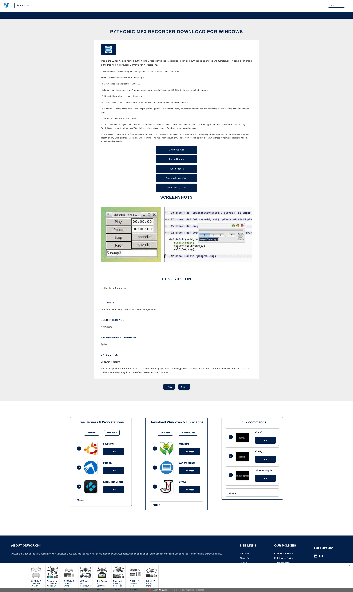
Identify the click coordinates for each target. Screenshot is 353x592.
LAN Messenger (187, 462)
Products (21, 5)
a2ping (258, 451)
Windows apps (188, 432)
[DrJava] (167, 486)
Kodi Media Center (113, 481)
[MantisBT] (167, 448)
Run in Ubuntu (176, 159)
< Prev (169, 387)
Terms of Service (282, 563)
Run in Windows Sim (176, 178)
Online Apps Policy (283, 553)
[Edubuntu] (91, 448)
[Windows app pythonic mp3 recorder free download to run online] (108, 49)
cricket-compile (263, 470)
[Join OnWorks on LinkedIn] (315, 556)
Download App (176, 149)
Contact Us (245, 563)
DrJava (182, 481)
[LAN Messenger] (167, 467)
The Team (244, 553)
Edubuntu (108, 443)
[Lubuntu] (91, 467)
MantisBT (184, 443)
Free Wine (112, 432)
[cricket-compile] (243, 475)
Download (189, 451)
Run (114, 451)
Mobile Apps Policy (283, 558)
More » (81, 500)
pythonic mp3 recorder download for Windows (176, 31)
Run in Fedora (176, 168)
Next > (184, 387)
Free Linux (92, 432)
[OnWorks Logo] (6, 5)
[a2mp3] (243, 437)
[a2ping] (243, 456)
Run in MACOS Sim (176, 187)
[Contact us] (321, 556)
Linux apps (165, 432)
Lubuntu (107, 462)
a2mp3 (258, 432)
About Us (244, 558)
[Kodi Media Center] (91, 486)
